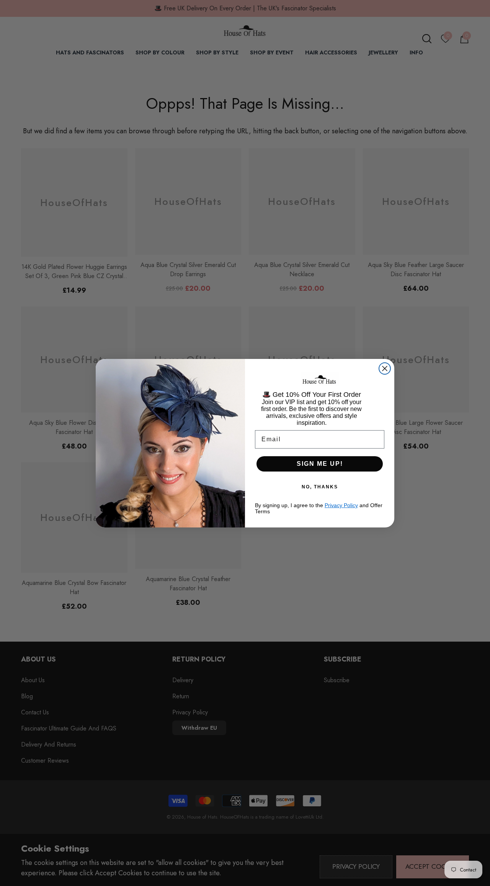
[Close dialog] (384, 368)
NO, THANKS (320, 487)
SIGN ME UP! (320, 463)
